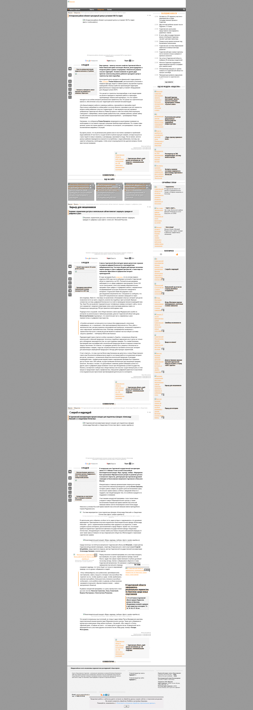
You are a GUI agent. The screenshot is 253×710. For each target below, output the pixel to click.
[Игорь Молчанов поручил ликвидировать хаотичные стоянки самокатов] (159, 304)
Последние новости (169, 13)
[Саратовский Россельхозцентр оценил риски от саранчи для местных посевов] (159, 342)
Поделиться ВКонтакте (70, 68)
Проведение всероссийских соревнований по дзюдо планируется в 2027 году (83, 289)
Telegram (104, 695)
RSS (102, 695)
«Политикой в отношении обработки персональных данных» (135, 703)
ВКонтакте (106, 695)
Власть (92, 9)
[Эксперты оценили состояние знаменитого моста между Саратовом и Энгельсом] (159, 172)
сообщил (105, 81)
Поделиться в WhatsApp (70, 85)
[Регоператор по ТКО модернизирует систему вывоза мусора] (159, 156)
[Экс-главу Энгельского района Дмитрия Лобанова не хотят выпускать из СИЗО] (159, 215)
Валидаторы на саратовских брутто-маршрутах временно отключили (84, 498)
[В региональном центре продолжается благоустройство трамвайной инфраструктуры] (159, 120)
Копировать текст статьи (70, 97)
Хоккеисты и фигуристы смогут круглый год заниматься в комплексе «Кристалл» (84, 91)
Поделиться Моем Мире (70, 75)
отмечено (119, 277)
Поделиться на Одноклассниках (70, 81)
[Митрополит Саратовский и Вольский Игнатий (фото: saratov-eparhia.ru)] (85, 557)
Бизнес (109, 9)
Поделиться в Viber (70, 89)
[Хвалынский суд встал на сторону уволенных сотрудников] (159, 289)
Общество (100, 9)
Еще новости (169, 82)
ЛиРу (108, 695)
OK (126, 706)
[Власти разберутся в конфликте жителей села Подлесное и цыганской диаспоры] (159, 138)
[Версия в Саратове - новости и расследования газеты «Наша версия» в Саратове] (80, 5)
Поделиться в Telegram (70, 93)
